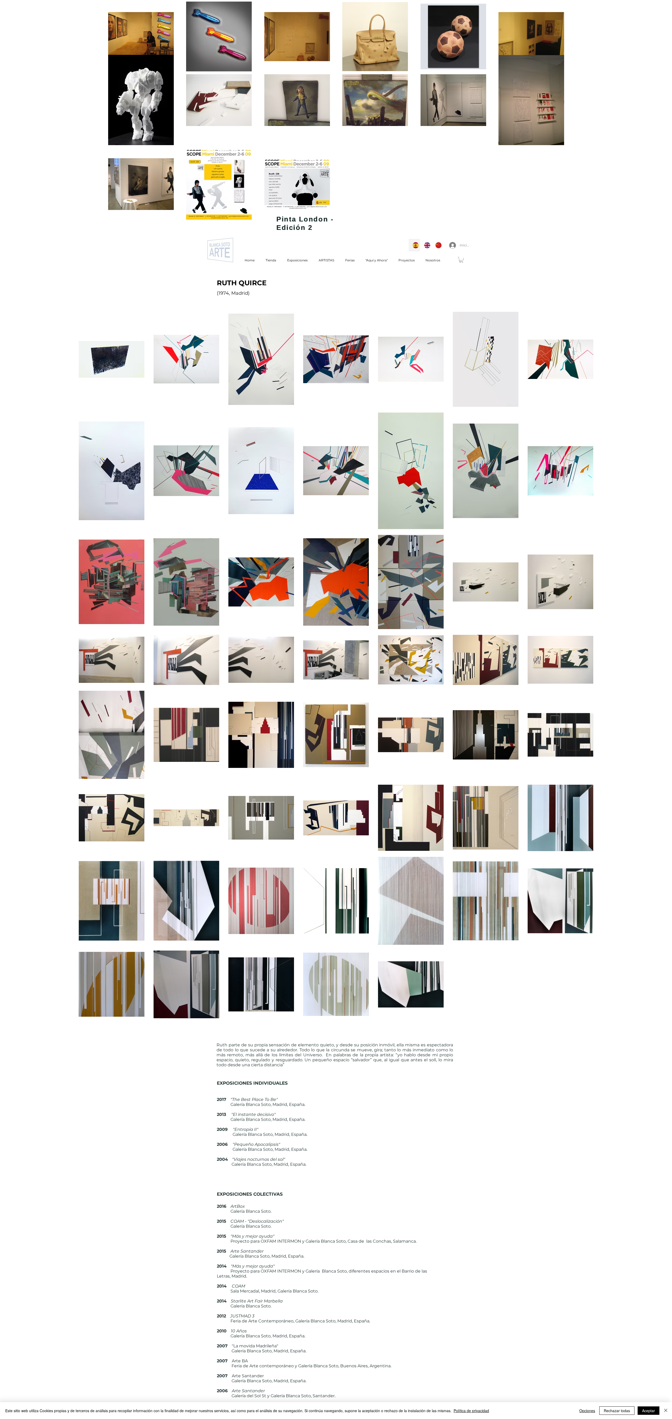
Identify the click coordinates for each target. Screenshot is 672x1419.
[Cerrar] (666, 1410)
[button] (461, 260)
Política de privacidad (471, 1410)
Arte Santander (247, 1251)
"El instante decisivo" (253, 1114)
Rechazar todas (617, 1410)
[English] (426, 245)
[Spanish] (414, 245)
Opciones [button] (587, 1410)
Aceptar (648, 1410)
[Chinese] (437, 245)
